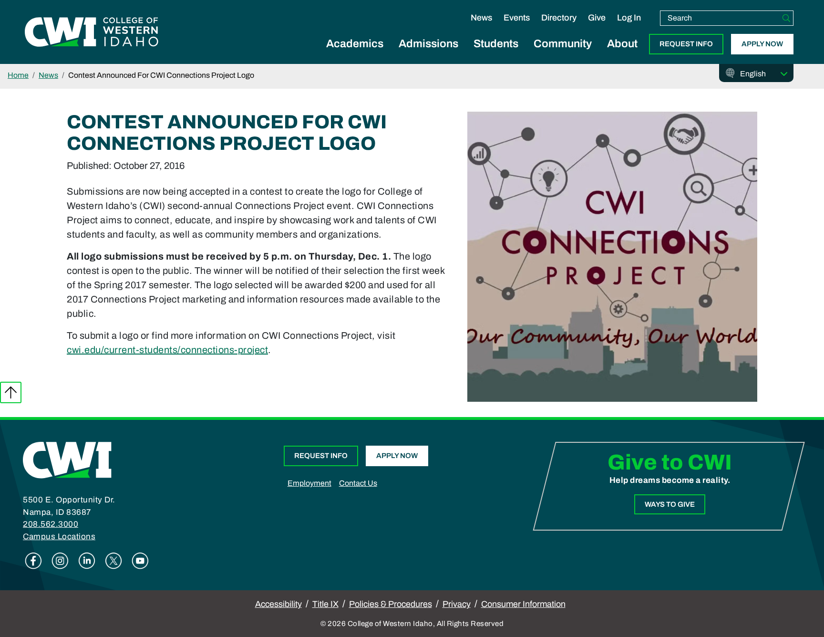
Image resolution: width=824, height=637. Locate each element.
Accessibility (278, 604)
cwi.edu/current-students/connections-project (167, 350)
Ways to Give (670, 504)
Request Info (686, 44)
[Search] (786, 18)
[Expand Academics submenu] (354, 54)
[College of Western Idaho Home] (91, 32)
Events (517, 17)
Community (563, 44)
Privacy (457, 604)
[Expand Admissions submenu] (428, 54)
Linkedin (86, 560)
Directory (559, 17)
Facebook (33, 560)
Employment (309, 483)
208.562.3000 (50, 524)
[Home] (67, 459)
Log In (629, 17)
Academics (354, 44)
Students (496, 44)
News (481, 17)
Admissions (428, 44)
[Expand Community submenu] (562, 54)
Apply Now (762, 44)
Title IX (325, 604)
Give (597, 17)
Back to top (10, 392)
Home (18, 75)
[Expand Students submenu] (495, 54)
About (622, 44)
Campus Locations (59, 536)
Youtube (140, 560)
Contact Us (358, 483)
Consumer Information (523, 604)
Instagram (60, 560)
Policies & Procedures (390, 604)
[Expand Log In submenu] (628, 27)
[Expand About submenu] (622, 54)
